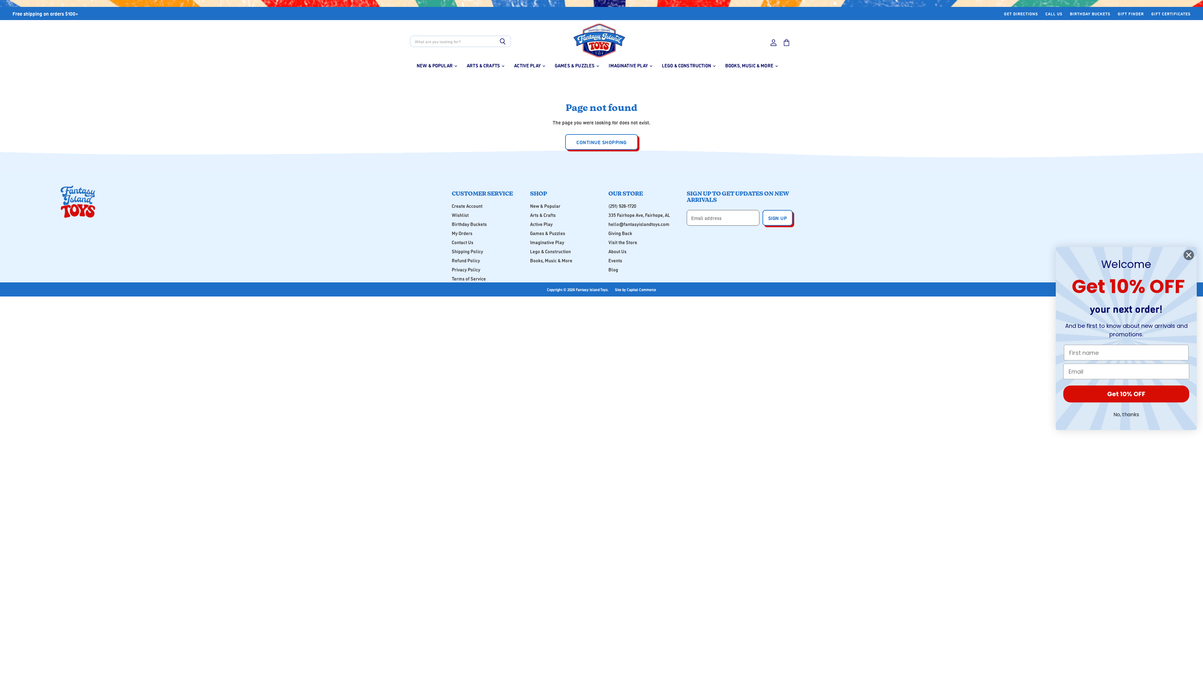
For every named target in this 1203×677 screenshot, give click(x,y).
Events (615, 260)
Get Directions (1021, 13)
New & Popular (435, 65)
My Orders (462, 233)
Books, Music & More (749, 65)
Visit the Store (622, 242)
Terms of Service (469, 278)
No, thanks (1126, 414)
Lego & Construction (687, 65)
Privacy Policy (466, 269)
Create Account (467, 205)
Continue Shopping (601, 142)
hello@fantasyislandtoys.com (638, 224)
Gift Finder (1131, 13)
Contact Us (462, 242)
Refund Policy (466, 260)
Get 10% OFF (1126, 394)
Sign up (777, 217)
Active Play (528, 65)
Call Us (1053, 13)
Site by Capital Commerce (635, 289)
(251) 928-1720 (622, 205)
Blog (613, 269)
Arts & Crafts (484, 65)
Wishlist (460, 215)
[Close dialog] (1188, 254)
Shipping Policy (467, 251)
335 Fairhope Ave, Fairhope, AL (639, 215)
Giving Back (620, 233)
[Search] (502, 41)
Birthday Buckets (1090, 13)
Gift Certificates (1170, 13)
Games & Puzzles (575, 65)
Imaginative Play (629, 65)
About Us (617, 251)
